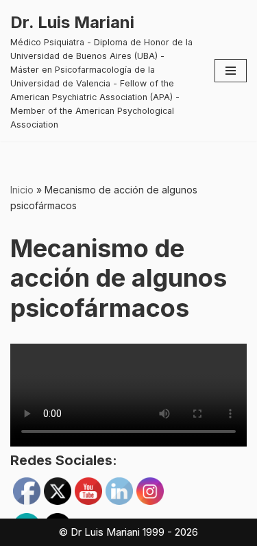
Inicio (22, 189)
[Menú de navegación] (231, 70)
